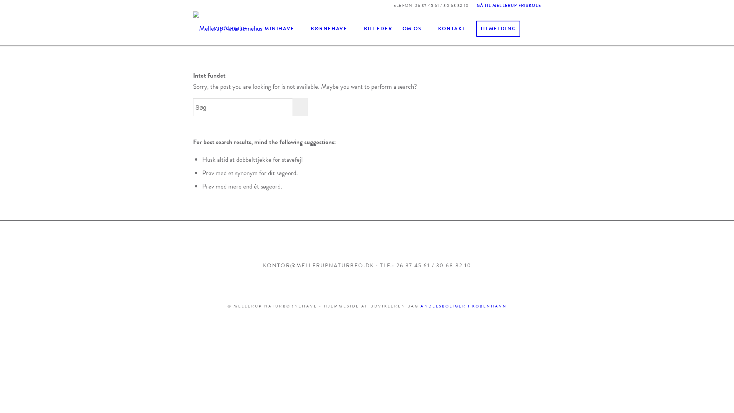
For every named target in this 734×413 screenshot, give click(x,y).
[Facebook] (195, 5)
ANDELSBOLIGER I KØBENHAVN (464, 306)
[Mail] (207, 5)
